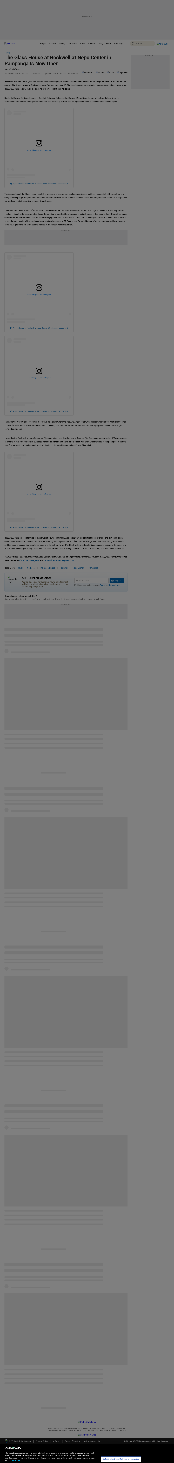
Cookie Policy (16, 1460)
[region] (87, 1453)
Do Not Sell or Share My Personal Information (121, 1459)
